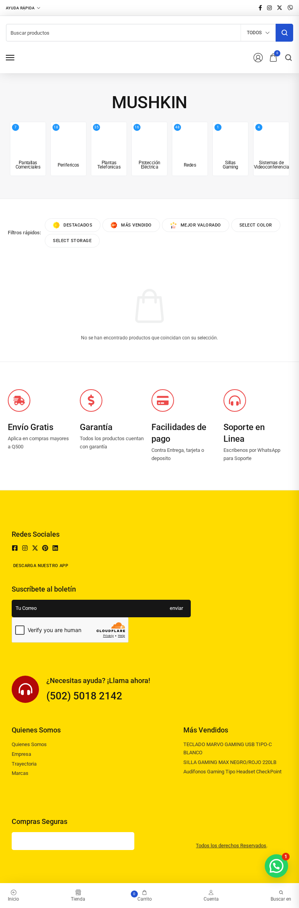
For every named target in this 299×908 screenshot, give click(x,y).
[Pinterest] (45, 548)
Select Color (255, 225)
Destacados (77, 225)
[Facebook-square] (15, 548)
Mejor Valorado (201, 225)
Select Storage (72, 240)
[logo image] (51, 57)
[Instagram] (25, 548)
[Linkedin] (55, 548)
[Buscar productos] (284, 33)
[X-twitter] (35, 548)
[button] (276, 866)
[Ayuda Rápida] (23, 8)
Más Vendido (136, 225)
